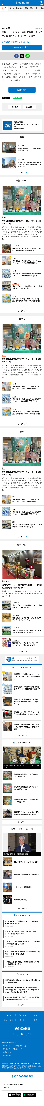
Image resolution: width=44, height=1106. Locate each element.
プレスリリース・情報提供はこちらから (15, 1046)
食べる (12, 8)
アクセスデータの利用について (12, 1049)
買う (26, 8)
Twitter (22, 1034)
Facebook (16, 1034)
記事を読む (22, 90)
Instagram (28, 1034)
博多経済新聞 (22, 2)
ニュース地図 (6, 28)
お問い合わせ (7, 1052)
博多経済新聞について (10, 1042)
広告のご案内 (7, 1055)
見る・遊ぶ (19, 8)
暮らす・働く (34, 8)
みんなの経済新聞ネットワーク (22, 1076)
